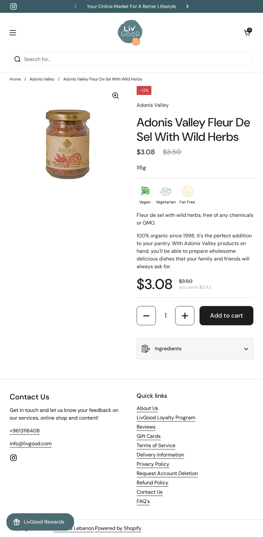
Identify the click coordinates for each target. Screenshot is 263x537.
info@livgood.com (31, 443)
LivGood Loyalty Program (166, 417)
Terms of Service (156, 445)
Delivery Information (160, 454)
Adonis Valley (42, 79)
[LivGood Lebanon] (130, 32)
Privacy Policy (153, 464)
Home (15, 79)
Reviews (146, 426)
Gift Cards (149, 436)
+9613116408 (25, 430)
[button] (247, 32)
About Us (147, 408)
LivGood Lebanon (73, 528)
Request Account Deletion (167, 473)
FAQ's (143, 501)
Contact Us (150, 492)
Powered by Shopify (118, 528)
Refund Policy (152, 482)
